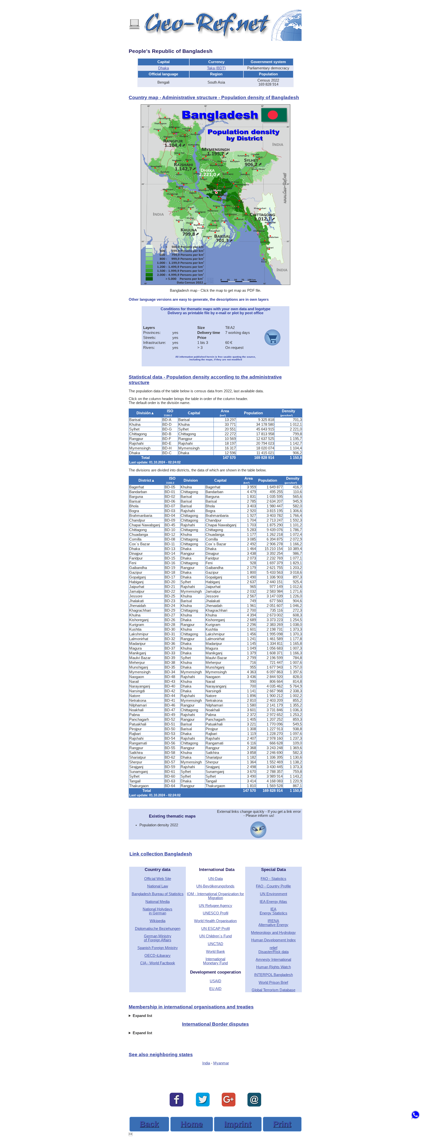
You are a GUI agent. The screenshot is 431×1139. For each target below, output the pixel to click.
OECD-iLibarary (157, 956)
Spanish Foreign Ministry (157, 948)
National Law (157, 886)
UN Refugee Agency (215, 906)
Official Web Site (157, 879)
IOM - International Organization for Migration (215, 896)
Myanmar (221, 1063)
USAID (215, 981)
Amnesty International (273, 960)
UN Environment (273, 894)
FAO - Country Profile (273, 886)
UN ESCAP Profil (215, 929)
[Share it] (203, 1105)
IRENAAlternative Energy (273, 923)
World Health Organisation (215, 921)
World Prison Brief (273, 983)
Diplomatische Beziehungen (157, 929)
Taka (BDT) (216, 68)
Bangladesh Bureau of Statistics (158, 894)
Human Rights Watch (273, 967)
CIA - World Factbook (157, 963)
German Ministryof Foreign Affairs (157, 938)
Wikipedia (157, 921)
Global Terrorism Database (273, 990)
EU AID (215, 989)
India (206, 1063)
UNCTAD (215, 944)
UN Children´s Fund (215, 936)
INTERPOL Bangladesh (273, 975)
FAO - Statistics (273, 879)
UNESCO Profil (215, 913)
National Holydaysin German (157, 911)
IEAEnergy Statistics (273, 911)
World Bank (215, 952)
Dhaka (163, 68)
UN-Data (215, 879)
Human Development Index (273, 940)
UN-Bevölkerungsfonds (215, 886)
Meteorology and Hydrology (273, 933)
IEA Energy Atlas (273, 902)
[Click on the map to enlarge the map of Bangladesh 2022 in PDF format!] (215, 284)
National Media (157, 902)
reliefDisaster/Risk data (273, 950)
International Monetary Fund (215, 961)
